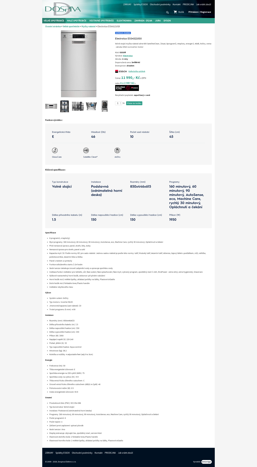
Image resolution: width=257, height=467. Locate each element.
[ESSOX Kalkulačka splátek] (121, 71)
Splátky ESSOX (141, 4)
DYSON (167, 20)
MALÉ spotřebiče (76, 20)
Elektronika (124, 20)
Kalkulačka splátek (136, 71)
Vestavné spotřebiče (101, 20)
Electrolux (128, 55)
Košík (181, 12)
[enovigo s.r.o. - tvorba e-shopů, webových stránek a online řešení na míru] (206, 462)
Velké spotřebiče (54, 20)
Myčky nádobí (88, 26)
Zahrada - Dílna (143, 20)
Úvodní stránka (53, 26)
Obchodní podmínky (160, 4)
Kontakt (177, 4)
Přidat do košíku (134, 103)
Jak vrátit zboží (203, 4)
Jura (158, 20)
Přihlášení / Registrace (199, 12)
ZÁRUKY (127, 4)
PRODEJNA (188, 4)
